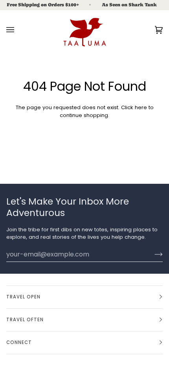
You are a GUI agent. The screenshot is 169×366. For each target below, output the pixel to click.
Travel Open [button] (23, 297)
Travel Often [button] (25, 320)
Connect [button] (19, 342)
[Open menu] (18, 29)
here (141, 107)
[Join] (152, 254)
